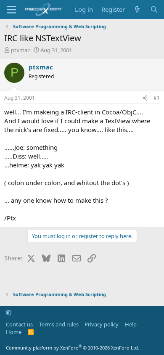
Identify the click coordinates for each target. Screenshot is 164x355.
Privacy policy (102, 324)
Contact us (19, 324)
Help (131, 324)
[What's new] (137, 9)
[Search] (154, 9)
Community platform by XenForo (72, 347)
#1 (156, 97)
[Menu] (11, 9)
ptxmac (20, 50)
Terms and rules (59, 324)
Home (13, 332)
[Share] (145, 98)
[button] (8, 312)
